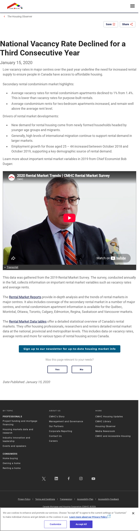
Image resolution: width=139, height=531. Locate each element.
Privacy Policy (24, 499)
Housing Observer (105, 426)
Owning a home (11, 463)
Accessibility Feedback (108, 499)
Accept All (81, 524)
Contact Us (55, 436)
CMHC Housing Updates (109, 416)
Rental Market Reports (25, 297)
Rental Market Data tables (28, 321)
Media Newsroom (105, 431)
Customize (55, 524)
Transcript (12, 267)
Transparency (66, 499)
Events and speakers (14, 446)
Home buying (10, 458)
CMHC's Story (57, 416)
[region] (69, 519)
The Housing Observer (19, 16)
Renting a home (12, 468)
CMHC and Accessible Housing (113, 436)
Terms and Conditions (45, 499)
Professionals (12, 416)
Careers (53, 441)
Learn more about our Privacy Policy (88, 517)
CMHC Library (103, 421)
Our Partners (56, 426)
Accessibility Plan (85, 499)
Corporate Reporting (60, 431)
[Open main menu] (132, 6)
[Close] (133, 513)
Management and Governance (66, 421)
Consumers (10, 454)
